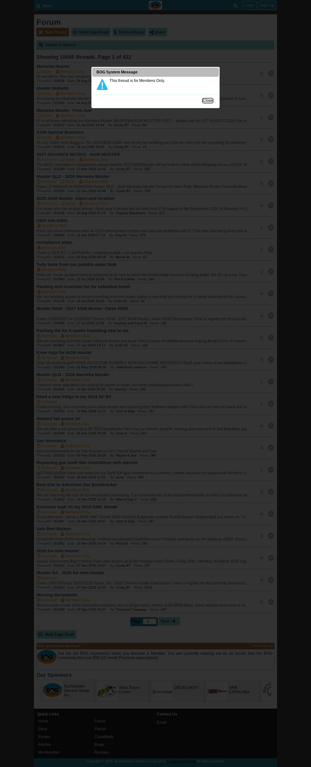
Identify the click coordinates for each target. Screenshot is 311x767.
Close (208, 100)
